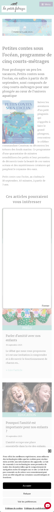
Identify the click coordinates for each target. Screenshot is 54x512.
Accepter (27, 485)
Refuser (27, 493)
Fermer (45, 306)
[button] (49, 451)
